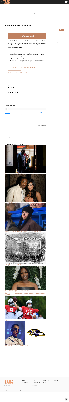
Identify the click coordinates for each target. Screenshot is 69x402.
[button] (34, 23)
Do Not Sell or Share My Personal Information (36, 384)
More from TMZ (11, 49)
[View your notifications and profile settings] (66, 2)
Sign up (44, 105)
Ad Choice (45, 382)
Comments (54, 30)
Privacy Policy (55, 380)
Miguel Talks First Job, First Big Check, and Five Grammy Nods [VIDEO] (21, 67)
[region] (25, 115)
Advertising (24, 380)
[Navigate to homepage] (6, 2)
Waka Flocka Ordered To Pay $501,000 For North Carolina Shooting (20, 72)
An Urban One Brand (61, 390)
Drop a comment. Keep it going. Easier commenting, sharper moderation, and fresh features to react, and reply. (27, 36)
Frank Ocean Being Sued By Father (14, 70)
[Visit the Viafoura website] (44, 125)
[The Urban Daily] (8, 383)
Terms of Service (45, 380)
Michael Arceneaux (8, 30)
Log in (42, 105)
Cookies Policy (25, 382)
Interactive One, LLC (14, 390)
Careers (33, 380)
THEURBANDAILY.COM (28, 64)
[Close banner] (45, 33)
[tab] (7, 113)
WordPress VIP (53, 390)
